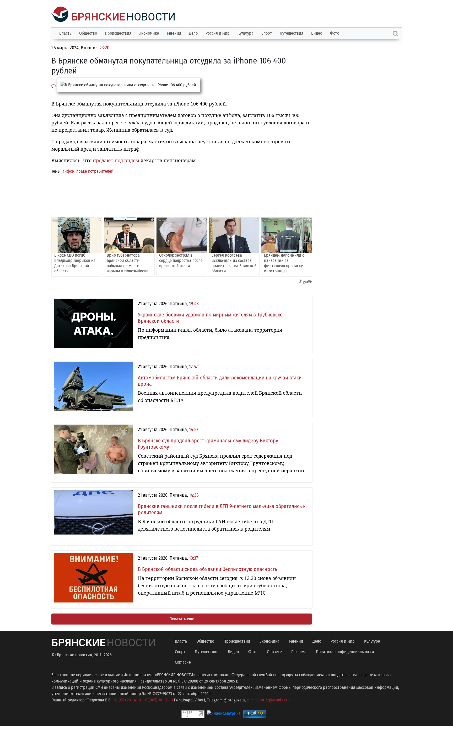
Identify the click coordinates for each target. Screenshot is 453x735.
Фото (334, 32)
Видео (316, 32)
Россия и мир (218, 32)
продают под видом (116, 160)
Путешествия (291, 32)
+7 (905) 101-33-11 (158, 699)
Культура (246, 32)
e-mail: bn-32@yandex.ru (268, 699)
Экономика (149, 32)
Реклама (298, 651)
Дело (193, 32)
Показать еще (181, 618)
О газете (274, 651)
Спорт (266, 32)
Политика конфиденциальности (345, 651)
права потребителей (95, 170)
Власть (65, 32)
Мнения (174, 32)
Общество (88, 32)
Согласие (183, 661)
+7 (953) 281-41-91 (128, 699)
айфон (68, 170)
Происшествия (118, 32)
